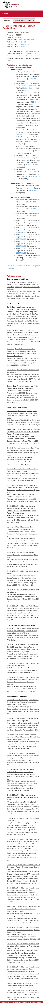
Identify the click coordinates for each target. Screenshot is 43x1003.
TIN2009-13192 (21, 134)
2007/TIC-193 (21, 239)
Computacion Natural (31, 51)
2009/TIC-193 (21, 225)
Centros (31, 20)
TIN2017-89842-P (34, 114)
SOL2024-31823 (27, 88)
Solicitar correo (17, 37)
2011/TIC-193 (31, 209)
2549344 (22, 46)
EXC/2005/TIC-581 (31, 165)
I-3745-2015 (22, 42)
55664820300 (24, 44)
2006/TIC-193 (21, 246)
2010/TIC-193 (31, 216)
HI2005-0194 (31, 258)
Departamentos (19, 20)
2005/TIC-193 (21, 253)
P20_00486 (35, 102)
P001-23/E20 (32, 190)
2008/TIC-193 (21, 232)
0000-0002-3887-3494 (27, 39)
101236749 (32, 79)
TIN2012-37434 (32, 125)
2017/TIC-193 (31, 202)
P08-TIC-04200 (31, 141)
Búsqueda (7, 20)
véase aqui (10, 268)
